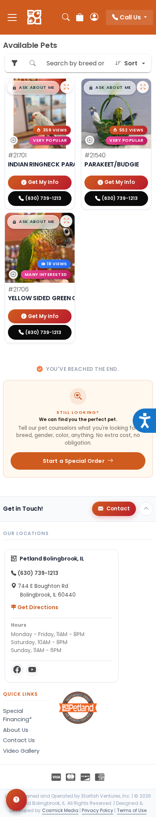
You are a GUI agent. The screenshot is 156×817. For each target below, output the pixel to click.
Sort (130, 63)
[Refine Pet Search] (14, 63)
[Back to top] (146, 509)
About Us (15, 730)
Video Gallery (21, 751)
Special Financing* (17, 715)
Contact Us (19, 740)
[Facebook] (17, 670)
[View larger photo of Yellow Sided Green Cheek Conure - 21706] (66, 221)
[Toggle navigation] (12, 17)
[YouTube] (32, 670)
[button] (33, 88)
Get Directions (37, 607)
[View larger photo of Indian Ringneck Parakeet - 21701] (66, 87)
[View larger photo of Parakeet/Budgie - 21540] (143, 87)
